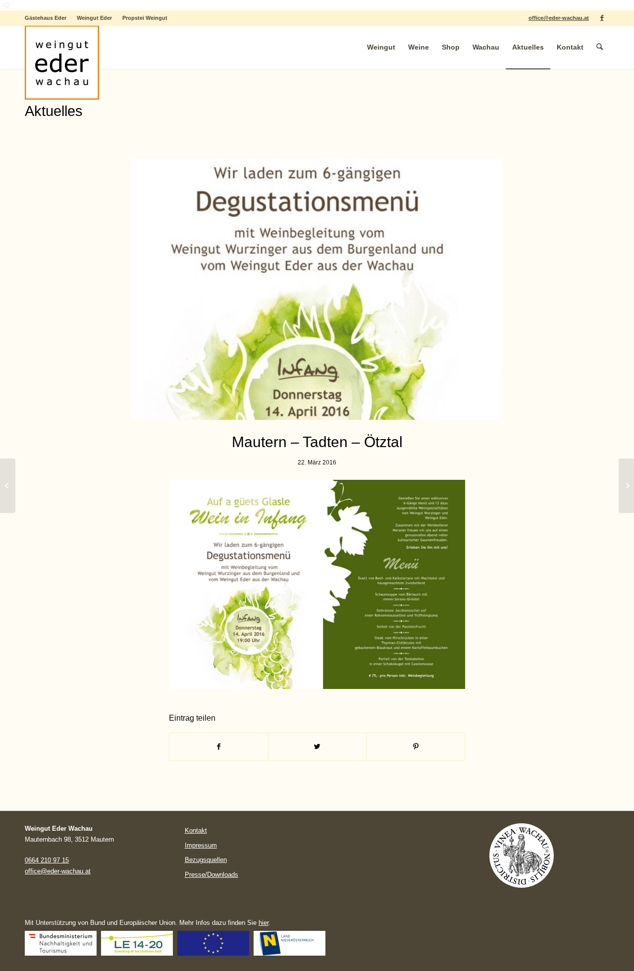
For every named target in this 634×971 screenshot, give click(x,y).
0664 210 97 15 (47, 860)
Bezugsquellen (206, 859)
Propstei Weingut (144, 18)
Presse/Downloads (211, 874)
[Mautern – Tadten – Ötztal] (317, 289)
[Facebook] (601, 17)
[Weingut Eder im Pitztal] (7, 485)
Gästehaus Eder (45, 18)
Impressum (201, 845)
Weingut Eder (94, 18)
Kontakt (196, 830)
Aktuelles (54, 111)
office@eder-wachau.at (558, 18)
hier (263, 922)
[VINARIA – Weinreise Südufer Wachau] (626, 485)
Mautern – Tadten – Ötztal (317, 442)
